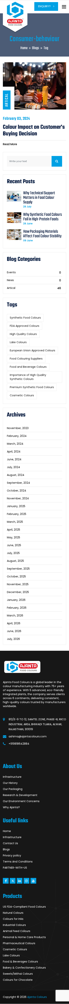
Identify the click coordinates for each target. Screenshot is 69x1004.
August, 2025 (15, 561)
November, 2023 (18, 428)
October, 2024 (16, 490)
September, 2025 (18, 569)
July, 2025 (13, 553)
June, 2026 (14, 631)
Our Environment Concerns (21, 801)
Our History (10, 783)
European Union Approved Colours (32, 350)
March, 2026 (15, 615)
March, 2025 (15, 522)
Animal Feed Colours (16, 931)
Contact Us (10, 843)
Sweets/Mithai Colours (18, 974)
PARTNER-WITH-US (15, 868)
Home (24, 48)
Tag (46, 48)
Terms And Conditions (18, 861)
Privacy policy (12, 855)
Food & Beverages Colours (20, 961)
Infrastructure (12, 777)
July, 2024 (13, 467)
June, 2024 (14, 459)
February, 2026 (16, 608)
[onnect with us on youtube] (33, 881)
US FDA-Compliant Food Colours (24, 907)
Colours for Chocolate (18, 980)
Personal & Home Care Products (24, 937)
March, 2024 (15, 444)
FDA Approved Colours (24, 326)
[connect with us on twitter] (13, 881)
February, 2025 (16, 514)
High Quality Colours (23, 334)
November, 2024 (18, 498)
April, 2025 (13, 530)
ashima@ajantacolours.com (28, 736)
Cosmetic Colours (22, 395)
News (10, 280)
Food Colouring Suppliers (26, 359)
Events (11, 272)
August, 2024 (15, 475)
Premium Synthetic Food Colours (32, 387)
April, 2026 (13, 623)
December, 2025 (18, 592)
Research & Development (20, 795)
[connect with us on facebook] (6, 881)
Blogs (35, 48)
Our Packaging (12, 789)
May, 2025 (13, 537)
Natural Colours (13, 913)
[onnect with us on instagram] (26, 881)
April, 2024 (14, 451)
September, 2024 (18, 483)
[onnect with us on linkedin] (19, 881)
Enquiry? (44, 6)
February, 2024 (17, 436)
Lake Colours (18, 342)
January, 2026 (16, 600)
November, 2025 (18, 584)
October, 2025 (16, 576)
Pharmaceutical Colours (19, 943)
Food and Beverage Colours (28, 367)
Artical (11, 288)
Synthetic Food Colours (25, 318)
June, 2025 (14, 545)
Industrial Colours (14, 925)
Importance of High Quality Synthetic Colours (28, 377)
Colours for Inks (13, 919)
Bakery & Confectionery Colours (24, 968)
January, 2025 (16, 506)
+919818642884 (19, 744)
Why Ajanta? (11, 807)
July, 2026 (13, 639)
